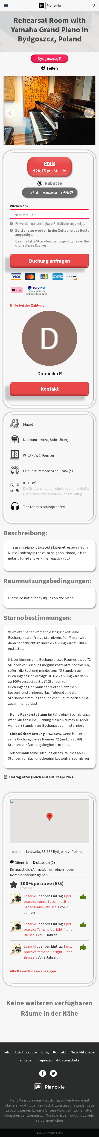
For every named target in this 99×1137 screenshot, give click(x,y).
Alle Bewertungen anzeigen (33, 971)
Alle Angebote (26, 1052)
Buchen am (19, 206)
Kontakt (60, 1052)
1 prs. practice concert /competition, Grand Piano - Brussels (48, 901)
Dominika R (49, 373)
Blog (45, 1052)
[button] (49, 817)
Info (7, 1052)
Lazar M (30, 896)
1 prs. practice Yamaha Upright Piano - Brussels (49, 929)
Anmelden (40, 869)
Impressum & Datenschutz (58, 1060)
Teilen (51, 68)
